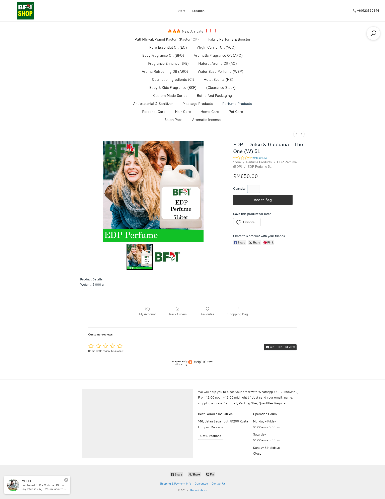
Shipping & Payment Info (175, 483)
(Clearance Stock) (221, 87)
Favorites (207, 314)
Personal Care (153, 111)
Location (198, 11)
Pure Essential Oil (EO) (168, 47)
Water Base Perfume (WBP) (220, 71)
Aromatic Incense (206, 120)
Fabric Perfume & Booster (229, 39)
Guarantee (201, 483)
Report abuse (198, 490)
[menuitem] (296, 134)
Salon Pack (173, 120)
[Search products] (373, 33)
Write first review (282, 347)
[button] (247, 222)
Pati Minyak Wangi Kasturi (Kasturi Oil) (167, 39)
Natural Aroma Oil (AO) (217, 63)
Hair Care (183, 111)
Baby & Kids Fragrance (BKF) (173, 87)
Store (181, 11)
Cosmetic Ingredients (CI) (173, 79)
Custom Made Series (170, 95)
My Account (147, 314)
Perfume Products (237, 103)
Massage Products (198, 103)
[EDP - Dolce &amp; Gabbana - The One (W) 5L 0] (140, 257)
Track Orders (177, 314)
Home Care (210, 111)
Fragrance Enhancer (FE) (168, 63)
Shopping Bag (237, 314)
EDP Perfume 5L (259, 166)
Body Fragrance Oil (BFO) (163, 55)
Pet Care (236, 111)
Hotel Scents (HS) (218, 79)
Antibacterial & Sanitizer (153, 103)
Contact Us (219, 483)
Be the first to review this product (105, 351)
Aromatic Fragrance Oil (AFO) (218, 55)
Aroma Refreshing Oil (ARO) (165, 71)
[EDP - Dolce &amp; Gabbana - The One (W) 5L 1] (167, 257)
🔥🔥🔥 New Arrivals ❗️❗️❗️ (192, 31)
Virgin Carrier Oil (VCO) (216, 47)
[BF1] (25, 10)
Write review (259, 158)
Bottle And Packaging (214, 95)
